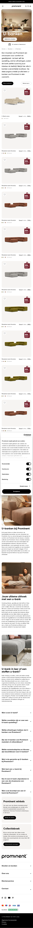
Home (4, 49)
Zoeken (26, 6)
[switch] (28, 469)
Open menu (3, 6)
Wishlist (28, 6)
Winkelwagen (30, 6)
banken (10, 49)
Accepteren (16, 491)
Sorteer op (25, 83)
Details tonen (24, 486)
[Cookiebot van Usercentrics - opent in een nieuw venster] (23, 435)
